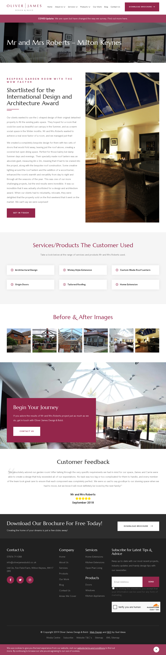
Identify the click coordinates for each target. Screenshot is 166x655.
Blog (106, 7)
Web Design (96, 632)
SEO (109, 632)
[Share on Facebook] (14, 343)
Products (84, 7)
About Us (59, 7)
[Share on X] (10, 343)
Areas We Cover (67, 596)
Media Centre (53, 637)
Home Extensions (94, 556)
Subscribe (68, 637)
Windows (90, 590)
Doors (88, 584)
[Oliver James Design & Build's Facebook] (10, 579)
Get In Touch (21, 213)
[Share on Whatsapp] (19, 343)
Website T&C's (84, 637)
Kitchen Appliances (95, 596)
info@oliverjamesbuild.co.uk (21, 562)
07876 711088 (14, 556)
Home (49, 7)
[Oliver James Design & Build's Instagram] (30, 579)
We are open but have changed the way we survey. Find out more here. (83, 18)
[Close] (156, 649)
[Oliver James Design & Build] (24, 7)
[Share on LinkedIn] (23, 347)
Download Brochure (141, 7)
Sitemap (99, 637)
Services (71, 7)
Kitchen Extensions (94, 562)
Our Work (97, 7)
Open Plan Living (93, 568)
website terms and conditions (91, 648)
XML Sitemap (112, 637)
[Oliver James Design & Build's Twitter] (20, 579)
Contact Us (115, 7)
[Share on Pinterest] (23, 343)
